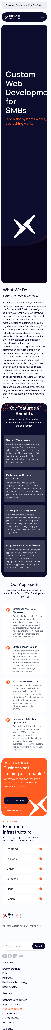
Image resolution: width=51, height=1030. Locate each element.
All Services (8, 1022)
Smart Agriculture (11, 968)
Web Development (12, 1008)
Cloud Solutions (10, 1013)
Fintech (6, 973)
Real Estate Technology (14, 982)
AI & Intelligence (10, 1017)
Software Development (14, 999)
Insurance (7, 977)
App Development (11, 1004)
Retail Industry (9, 986)
